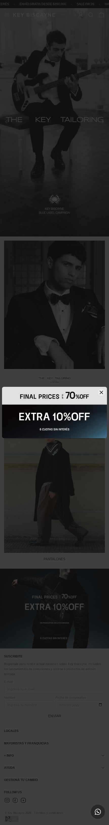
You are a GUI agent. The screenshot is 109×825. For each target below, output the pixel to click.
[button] (98, 812)
